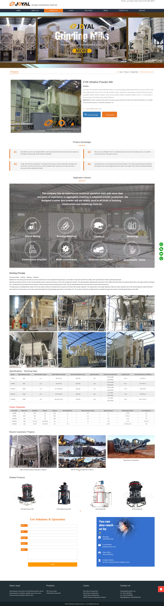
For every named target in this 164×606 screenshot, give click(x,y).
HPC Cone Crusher (51, 591)
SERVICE (142, 10)
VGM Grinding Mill (100, 509)
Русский (144, 0)
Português (131, 0)
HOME (18, 10)
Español (136, 0)
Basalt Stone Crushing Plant (131, 460)
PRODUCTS (53, 10)
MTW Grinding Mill (137, 509)
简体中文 (153, 0)
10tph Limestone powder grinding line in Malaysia (33, 469)
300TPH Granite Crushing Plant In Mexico (82, 469)
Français (140, 0)
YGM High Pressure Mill (26, 509)
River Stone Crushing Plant (90, 591)
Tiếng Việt (123, 0)
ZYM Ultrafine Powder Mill (64, 509)
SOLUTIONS (88, 10)
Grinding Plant (134, 72)
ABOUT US (35, 10)
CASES (71, 10)
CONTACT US (123, 10)
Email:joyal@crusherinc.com (128, 591)
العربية (127, 0)
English (148, 0)
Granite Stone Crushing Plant (91, 595)
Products (126, 72)
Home (121, 72)
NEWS (106, 10)
